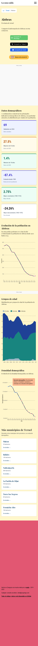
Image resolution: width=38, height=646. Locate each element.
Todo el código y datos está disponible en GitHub (16, 596)
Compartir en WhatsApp (17, 37)
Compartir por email (20, 50)
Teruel (7, 10)
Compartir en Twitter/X (20, 44)
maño (27, 587)
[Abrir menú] (35, 3)
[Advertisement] (19, 86)
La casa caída (7, 2)
